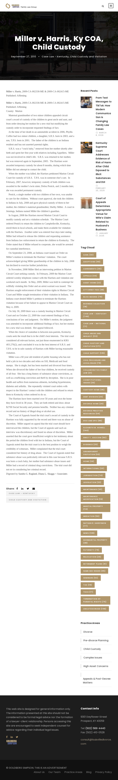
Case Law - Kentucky (55, 56)
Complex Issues (92, 657)
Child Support (94, 353)
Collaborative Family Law (95, 371)
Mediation (91, 516)
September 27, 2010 (23, 56)
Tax (87, 585)
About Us (39, 772)
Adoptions (91, 261)
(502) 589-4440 (95, 728)
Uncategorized (94, 609)
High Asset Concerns (95, 666)
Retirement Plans (95, 564)
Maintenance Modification (93, 498)
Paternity (91, 550)
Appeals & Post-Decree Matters (96, 680)
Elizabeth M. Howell (94, 429)
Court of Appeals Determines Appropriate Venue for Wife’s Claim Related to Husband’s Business (103, 214)
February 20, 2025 (101, 189)
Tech (88, 592)
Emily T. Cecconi (95, 437)
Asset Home (92, 282)
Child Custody (92, 649)
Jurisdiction (93, 475)
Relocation (92, 557)
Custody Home (94, 389)
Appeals (90, 276)
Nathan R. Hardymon (94, 524)
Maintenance (92, 489)
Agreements (92, 269)
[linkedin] (12, 737)
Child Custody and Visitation (88, 56)
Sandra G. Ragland (27, 473)
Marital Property (93, 507)
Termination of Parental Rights (94, 600)
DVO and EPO (92, 420)
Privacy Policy (103, 772)
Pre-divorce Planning (95, 640)
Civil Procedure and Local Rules (94, 361)
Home (88, 461)
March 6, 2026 (101, 133)
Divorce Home (93, 403)
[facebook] (7, 737)
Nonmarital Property (95, 541)
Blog (88, 772)
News (89, 533)
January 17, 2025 (102, 234)
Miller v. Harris (13, 91)
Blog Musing (92, 297)
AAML (88, 255)
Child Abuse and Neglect (92, 335)
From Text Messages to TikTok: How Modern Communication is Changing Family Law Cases (104, 113)
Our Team (54, 772)
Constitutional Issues (92, 381)
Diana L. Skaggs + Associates (52, 473)
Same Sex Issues (94, 571)
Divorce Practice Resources (93, 412)
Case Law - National (94, 325)
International (93, 468)
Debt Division (93, 397)
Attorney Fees (93, 290)
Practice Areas (73, 772)
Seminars (90, 578)
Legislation (92, 482)
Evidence (90, 444)
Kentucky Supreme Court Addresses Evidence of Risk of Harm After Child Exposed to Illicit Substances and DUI (103, 162)
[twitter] (17, 737)
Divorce (87, 631)
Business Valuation (94, 305)
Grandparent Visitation (91, 453)
